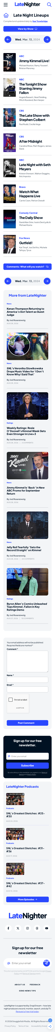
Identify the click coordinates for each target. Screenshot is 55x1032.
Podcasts (10, 808)
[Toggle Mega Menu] (5, 4)
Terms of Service (29, 974)
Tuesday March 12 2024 (8, 39)
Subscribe (27, 765)
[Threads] (37, 928)
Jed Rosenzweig (17, 320)
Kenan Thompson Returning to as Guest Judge (25, 311)
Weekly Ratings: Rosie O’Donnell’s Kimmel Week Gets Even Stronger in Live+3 (26, 431)
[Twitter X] (18, 928)
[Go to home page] (8, 15)
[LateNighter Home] (27, 4)
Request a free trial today (27, 1011)
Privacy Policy (31, 774)
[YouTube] (46, 928)
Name (10, 675)
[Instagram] (27, 928)
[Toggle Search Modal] (49, 4)
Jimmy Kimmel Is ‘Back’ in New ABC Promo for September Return (26, 490)
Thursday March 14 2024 (47, 39)
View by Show (26, 28)
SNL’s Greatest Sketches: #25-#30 (25, 815)
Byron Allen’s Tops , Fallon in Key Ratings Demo (27, 606)
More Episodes (26, 899)
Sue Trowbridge (40, 21)
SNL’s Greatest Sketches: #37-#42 (25, 885)
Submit (46, 961)
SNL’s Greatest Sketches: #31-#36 (25, 850)
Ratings (10, 423)
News (9, 304)
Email (10, 685)
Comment (12, 649)
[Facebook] (8, 928)
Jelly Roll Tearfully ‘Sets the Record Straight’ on (24, 549)
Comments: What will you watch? (25, 266)
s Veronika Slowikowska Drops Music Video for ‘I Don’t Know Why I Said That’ (25, 371)
